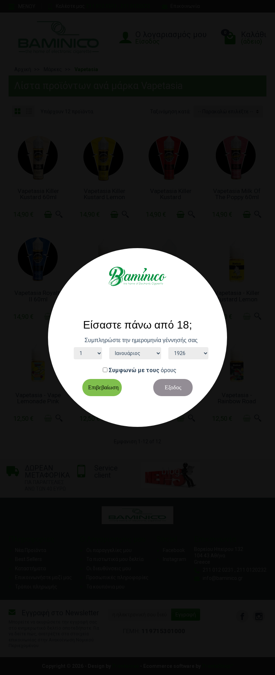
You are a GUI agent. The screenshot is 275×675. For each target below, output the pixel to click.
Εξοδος (173, 387)
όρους (169, 370)
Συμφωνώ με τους (134, 370)
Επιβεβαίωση (103, 387)
